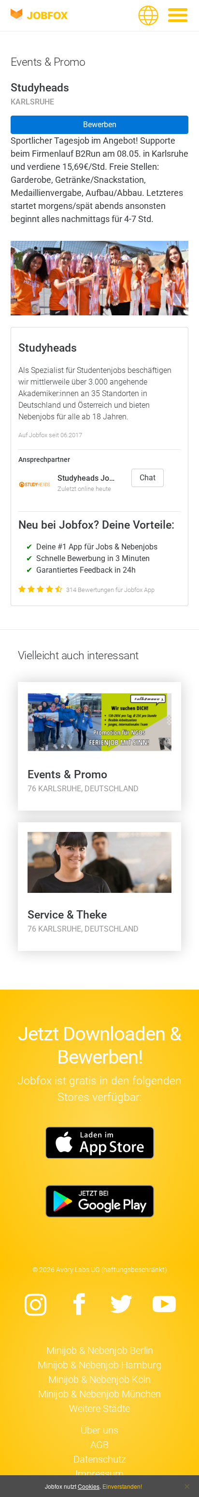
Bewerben (99, 124)
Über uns (99, 1430)
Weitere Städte (99, 1408)
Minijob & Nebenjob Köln (99, 1379)
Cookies (89, 1486)
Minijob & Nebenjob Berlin (99, 1350)
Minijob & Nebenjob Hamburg (99, 1365)
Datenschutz (99, 1459)
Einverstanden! (122, 1486)
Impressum (99, 1474)
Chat (148, 477)
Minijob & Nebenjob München (99, 1394)
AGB (99, 1445)
